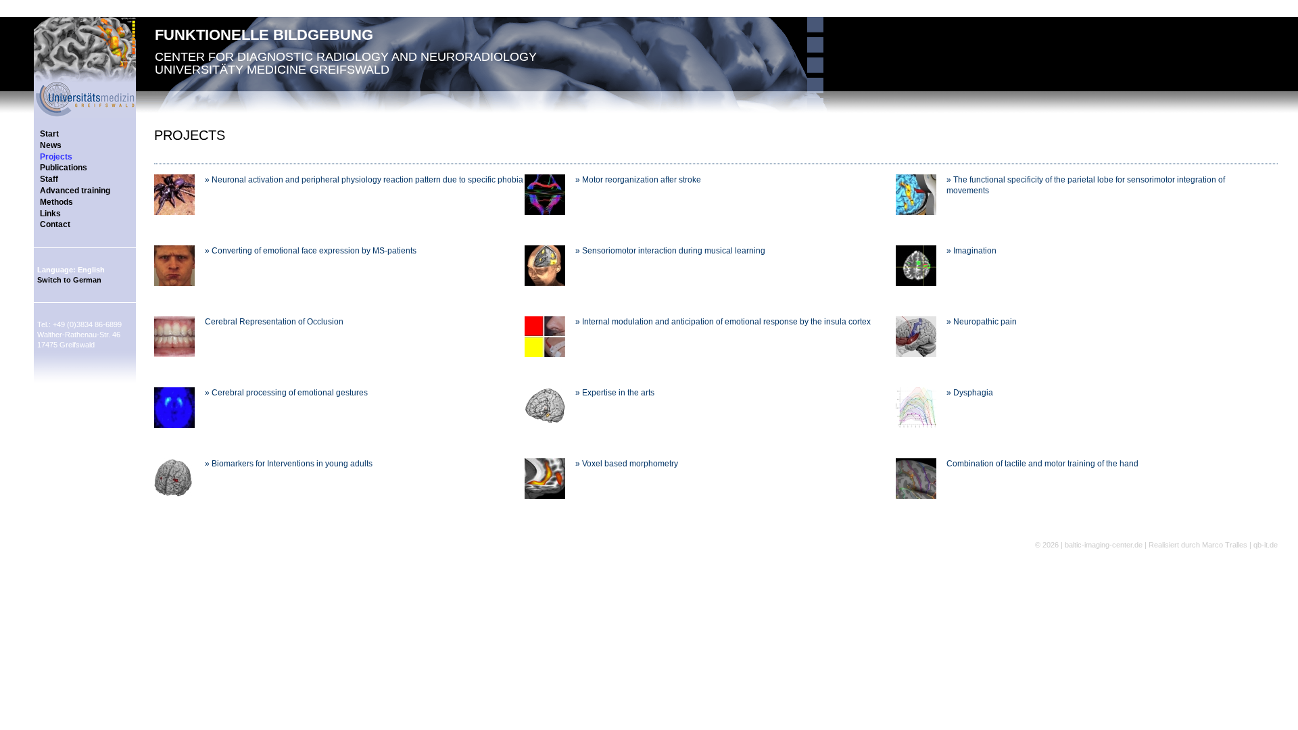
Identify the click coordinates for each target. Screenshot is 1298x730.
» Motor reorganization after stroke (638, 180)
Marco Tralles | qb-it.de (1240, 545)
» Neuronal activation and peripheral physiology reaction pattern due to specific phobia (364, 180)
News (51, 145)
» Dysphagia (969, 392)
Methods (56, 202)
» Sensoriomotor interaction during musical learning (670, 251)
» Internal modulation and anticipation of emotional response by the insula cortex (723, 321)
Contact (55, 224)
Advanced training (75, 190)
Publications (63, 167)
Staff (49, 179)
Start (49, 134)
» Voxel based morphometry (626, 463)
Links (50, 213)
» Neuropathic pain (981, 321)
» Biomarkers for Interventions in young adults (288, 463)
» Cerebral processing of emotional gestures (286, 392)
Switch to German (69, 280)
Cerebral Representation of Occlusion (274, 321)
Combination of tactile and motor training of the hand (1042, 463)
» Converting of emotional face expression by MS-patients (310, 251)
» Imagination (971, 251)
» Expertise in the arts (614, 392)
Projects (56, 157)
